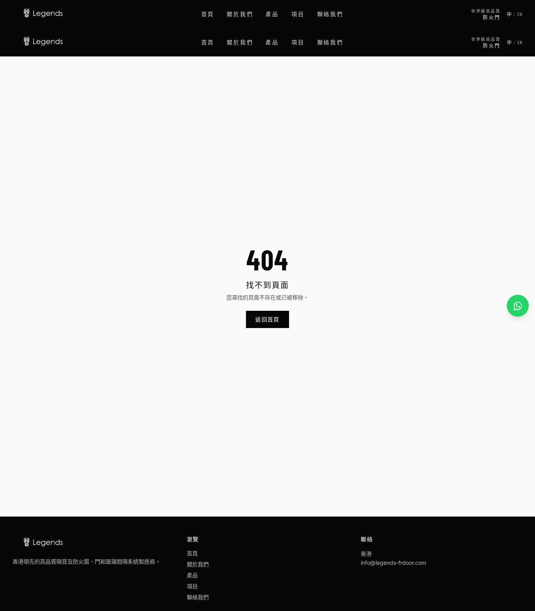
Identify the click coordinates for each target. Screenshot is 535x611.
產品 (272, 14)
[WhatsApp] (518, 306)
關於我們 (240, 14)
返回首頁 (267, 319)
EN (519, 14)
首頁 (208, 14)
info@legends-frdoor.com (393, 562)
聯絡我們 (330, 14)
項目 (298, 14)
